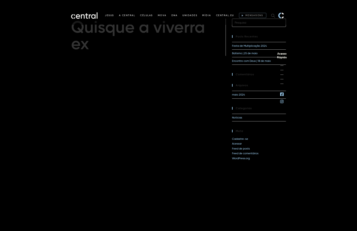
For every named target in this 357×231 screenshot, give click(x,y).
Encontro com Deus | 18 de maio (251, 60)
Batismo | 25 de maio (245, 53)
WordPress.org (241, 158)
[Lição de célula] (282, 70)
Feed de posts (241, 148)
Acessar (237, 143)
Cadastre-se (240, 138)
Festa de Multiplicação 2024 (249, 45)
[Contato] (282, 83)
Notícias (237, 117)
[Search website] (273, 15)
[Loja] (282, 74)
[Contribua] (282, 79)
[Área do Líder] (282, 65)
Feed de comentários (245, 153)
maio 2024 (238, 94)
